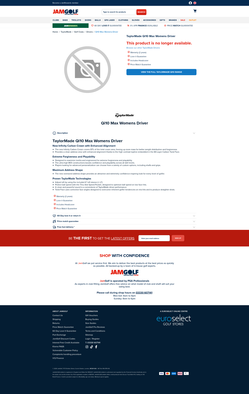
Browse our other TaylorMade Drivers (143, 47)
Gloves (135, 20)
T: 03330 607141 (92, 342)
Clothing (123, 20)
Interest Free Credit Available (66, 342)
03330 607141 (144, 293)
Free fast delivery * (66, 226)
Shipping (57, 319)
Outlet (192, 20)
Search (141, 12)
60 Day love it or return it (68, 215)
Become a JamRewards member (65, 3)
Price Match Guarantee (140, 64)
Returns (56, 323)
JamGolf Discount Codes (64, 338)
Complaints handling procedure (67, 354)
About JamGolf (60, 311)
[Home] (65, 12)
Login (87, 338)
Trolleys (76, 20)
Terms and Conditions (95, 330)
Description (62, 132)
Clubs (56, 20)
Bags (65, 20)
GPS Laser (109, 20)
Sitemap (89, 334)
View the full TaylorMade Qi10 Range (161, 72)
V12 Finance (58, 358)
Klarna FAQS (58, 346)
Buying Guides (92, 319)
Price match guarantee (67, 221)
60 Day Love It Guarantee (64, 330)
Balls (98, 20)
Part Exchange (59, 334)
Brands (173, 20)
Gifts (162, 20)
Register (96, 338)
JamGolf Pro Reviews (95, 327)
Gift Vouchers (91, 315)
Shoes (88, 20)
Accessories (149, 20)
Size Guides (90, 323)
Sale (183, 20)
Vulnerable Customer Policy (65, 350)
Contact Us (58, 315)
